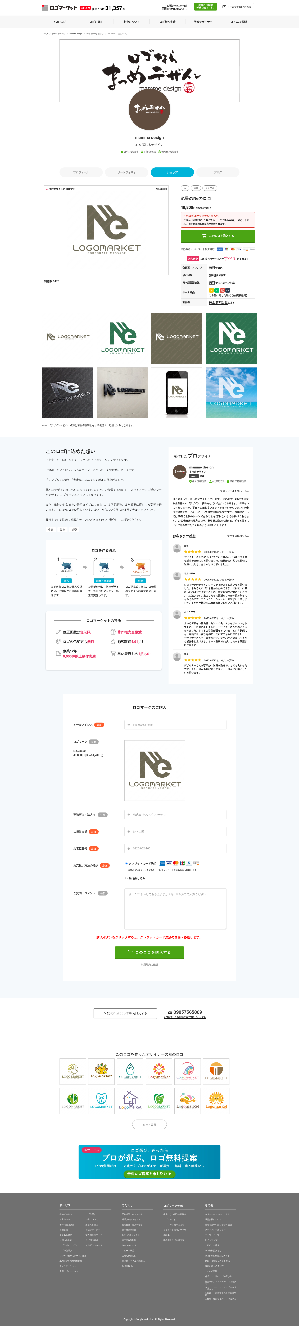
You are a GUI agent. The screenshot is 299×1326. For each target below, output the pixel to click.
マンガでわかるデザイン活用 (73, 1255)
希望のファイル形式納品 (133, 1260)
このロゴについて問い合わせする (127, 1013)
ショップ (172, 172)
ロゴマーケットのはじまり (217, 1214)
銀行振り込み (137, 878)
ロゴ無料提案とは (213, 1250)
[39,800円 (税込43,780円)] (101, 1072)
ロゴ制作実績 (91, 1239)
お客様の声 (65, 1219)
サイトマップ (211, 1239)
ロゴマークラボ (173, 1205)
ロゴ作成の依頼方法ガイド (217, 1255)
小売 (50, 529)
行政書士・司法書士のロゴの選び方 (220, 1293)
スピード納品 (128, 1250)
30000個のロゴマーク (132, 1214)
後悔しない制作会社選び (174, 1214)
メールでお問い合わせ (239, 6)
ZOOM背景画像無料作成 (71, 1260)
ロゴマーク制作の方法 (173, 1224)
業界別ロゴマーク (93, 1234)
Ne (185, 188)
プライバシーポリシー (215, 1229)
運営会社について (213, 1219)
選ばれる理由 (91, 1224)
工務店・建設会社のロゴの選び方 (220, 1298)
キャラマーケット (68, 1265)
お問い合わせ (66, 1239)
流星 (196, 188)
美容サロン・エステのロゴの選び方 (220, 1282)
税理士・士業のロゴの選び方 (218, 1276)
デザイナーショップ (95, 33)
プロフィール (81, 172)
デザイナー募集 (212, 1245)
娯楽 (74, 529)
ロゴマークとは (170, 1219)
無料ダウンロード (93, 1245)
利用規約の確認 (149, 964)
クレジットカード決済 (142, 863)
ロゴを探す (90, 1214)
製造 (62, 529)
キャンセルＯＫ (129, 1245)
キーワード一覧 (212, 1234)
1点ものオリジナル (131, 1234)
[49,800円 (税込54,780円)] (73, 1072)
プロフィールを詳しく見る (234, 490)
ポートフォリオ (126, 172)
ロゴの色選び (66, 1250)
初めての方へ (66, 1214)
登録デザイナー (92, 1229)
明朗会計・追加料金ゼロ (133, 1224)
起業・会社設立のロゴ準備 (217, 1260)
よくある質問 (66, 1234)
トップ (45, 33)
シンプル (209, 188)
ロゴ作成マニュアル (69, 1245)
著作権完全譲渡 (129, 1229)
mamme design (76, 33)
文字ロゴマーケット (69, 1271)
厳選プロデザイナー (131, 1219)
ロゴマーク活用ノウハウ (174, 1229)
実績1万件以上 (128, 1255)
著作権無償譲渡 (67, 1224)
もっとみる (149, 1124)
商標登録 (64, 1229)
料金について (91, 1219)
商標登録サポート (130, 1265)
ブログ (218, 172)
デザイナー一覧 (58, 33)
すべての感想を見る (238, 535)
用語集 (166, 1234)
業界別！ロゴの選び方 (173, 1239)
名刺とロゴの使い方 (214, 1265)
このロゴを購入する (221, 235)
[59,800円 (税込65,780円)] (216, 1101)
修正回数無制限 (129, 1239)
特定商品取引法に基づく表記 (218, 1224)
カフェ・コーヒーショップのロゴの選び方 (220, 1288)
